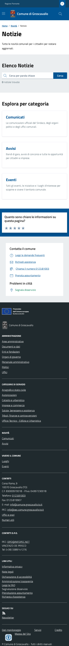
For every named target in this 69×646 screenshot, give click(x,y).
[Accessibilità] (8, 637)
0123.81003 (19, 495)
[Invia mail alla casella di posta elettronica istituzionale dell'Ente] (26, 504)
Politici (5, 367)
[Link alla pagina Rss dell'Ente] (4, 613)
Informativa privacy (12, 566)
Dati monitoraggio (11, 630)
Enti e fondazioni (11, 352)
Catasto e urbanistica (13, 400)
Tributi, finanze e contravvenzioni (19, 415)
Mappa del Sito (23, 634)
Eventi (5, 466)
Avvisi (5, 443)
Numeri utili (8, 520)
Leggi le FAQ (8, 585)
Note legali (7, 572)
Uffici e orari (8, 515)
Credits (58, 630)
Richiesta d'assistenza (13, 597)
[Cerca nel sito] (59, 14)
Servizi (37, 630)
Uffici (4, 372)
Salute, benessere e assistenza (18, 410)
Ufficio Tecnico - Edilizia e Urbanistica (21, 421)
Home (5, 25)
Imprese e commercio (13, 405)
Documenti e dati (11, 346)
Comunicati (8, 438)
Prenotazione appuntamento (17, 593)
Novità (14, 25)
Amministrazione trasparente (17, 581)
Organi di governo (11, 357)
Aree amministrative (13, 341)
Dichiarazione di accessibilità (17, 577)
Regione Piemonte (12, 3)
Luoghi (5, 461)
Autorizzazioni (9, 395)
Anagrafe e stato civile (14, 390)
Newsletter (8, 618)
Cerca (60, 76)
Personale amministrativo (15, 362)
